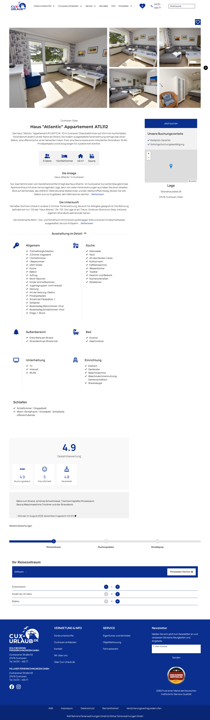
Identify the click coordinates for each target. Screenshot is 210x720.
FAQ (113, 6)
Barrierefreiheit (110, 708)
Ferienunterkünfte (42, 6)
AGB (51, 708)
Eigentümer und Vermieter (117, 635)
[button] (171, 166)
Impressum (67, 708)
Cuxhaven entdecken (68, 6)
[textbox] (182, 6)
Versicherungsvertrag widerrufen (144, 708)
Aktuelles (103, 6)
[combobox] (182, 6)
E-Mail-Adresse (160, 646)
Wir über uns (60, 655)
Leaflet (193, 181)
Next (205, 68)
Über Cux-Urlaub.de (64, 662)
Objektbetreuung (112, 642)
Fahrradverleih (110, 648)
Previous (5, 68)
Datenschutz (87, 708)
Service (89, 6)
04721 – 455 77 (20, 661)
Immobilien (124, 6)
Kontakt (58, 648)
